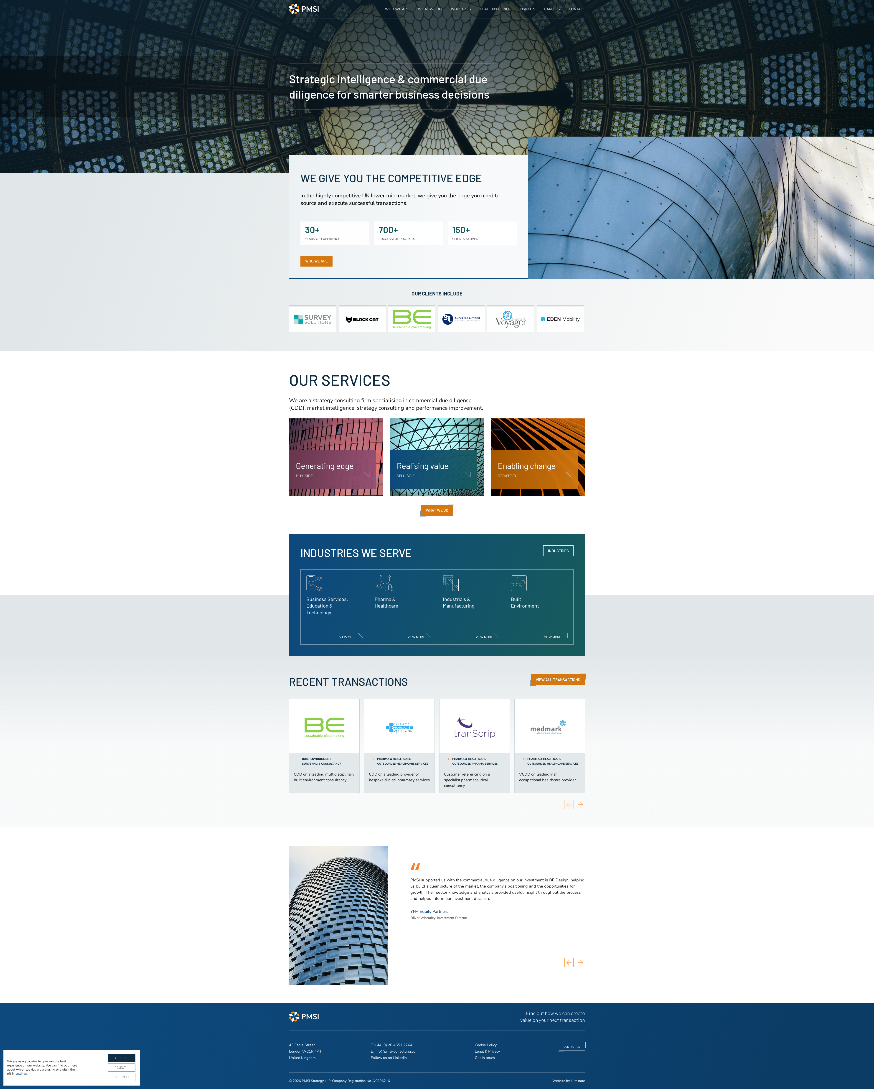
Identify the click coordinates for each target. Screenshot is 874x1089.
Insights (527, 9)
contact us (572, 1046)
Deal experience (495, 9)
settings (21, 1074)
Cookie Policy (486, 1045)
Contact (577, 9)
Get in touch (485, 1057)
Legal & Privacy (487, 1051)
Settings (121, 1077)
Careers (552, 9)
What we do (430, 9)
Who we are (397, 9)
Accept (120, 1058)
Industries (461, 9)
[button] (580, 804)
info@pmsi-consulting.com (397, 1051)
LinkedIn (400, 1057)
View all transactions (558, 679)
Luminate (578, 1081)
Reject (120, 1067)
